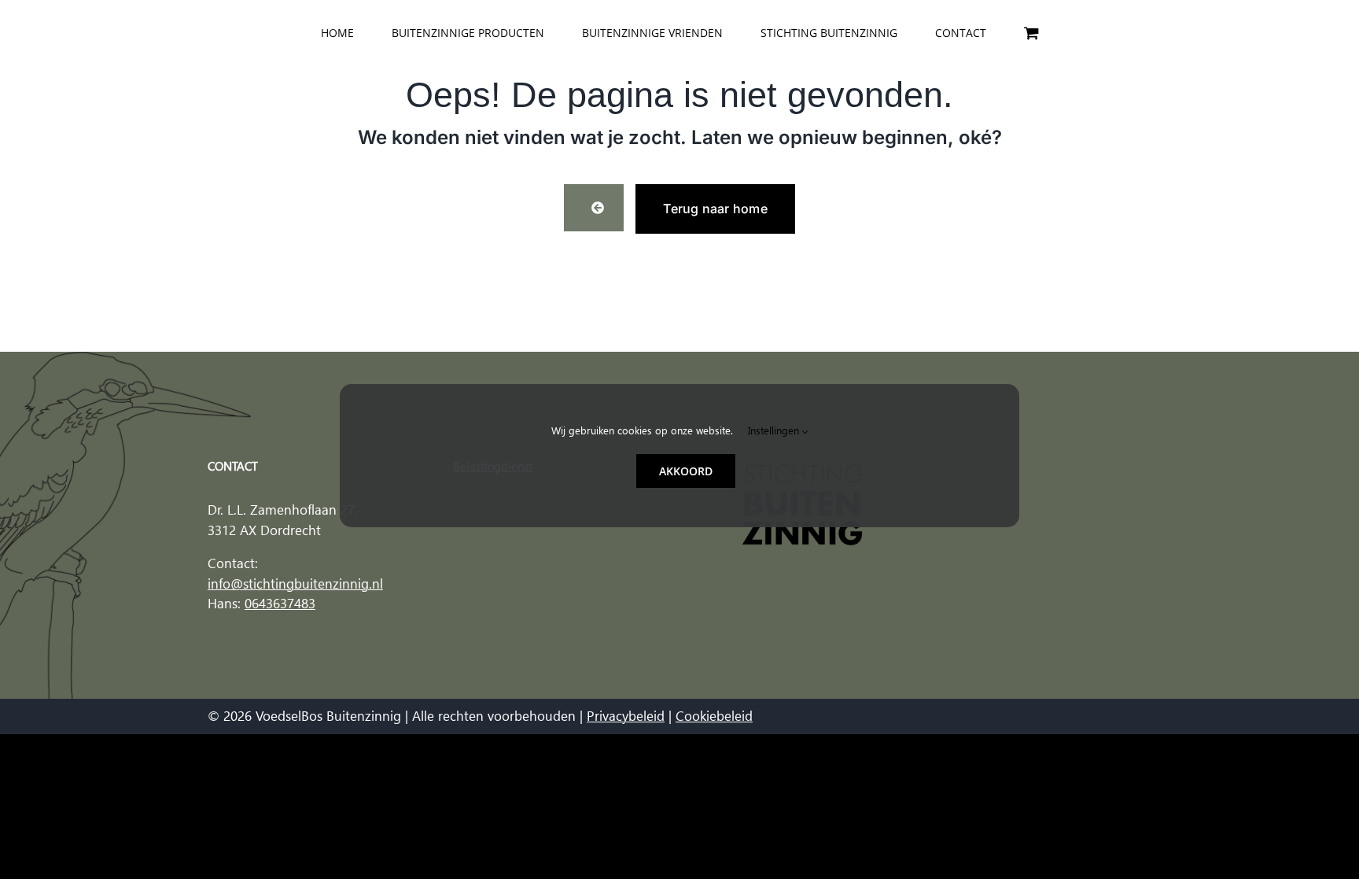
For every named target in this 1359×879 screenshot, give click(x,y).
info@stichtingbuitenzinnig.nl (295, 584)
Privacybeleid (626, 716)
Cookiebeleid (714, 716)
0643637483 (280, 603)
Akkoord (686, 471)
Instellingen (775, 430)
